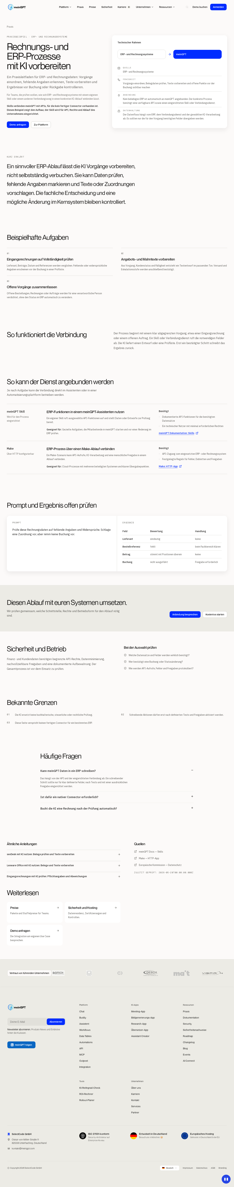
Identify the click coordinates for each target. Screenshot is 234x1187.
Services (135, 1106)
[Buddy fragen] (226, 1179)
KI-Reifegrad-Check (89, 1087)
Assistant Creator (140, 1036)
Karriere (135, 1093)
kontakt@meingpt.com (23, 1148)
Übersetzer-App (139, 1029)
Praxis (10, 26)
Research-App (138, 1023)
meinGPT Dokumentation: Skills (176, 433)
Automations (86, 1042)
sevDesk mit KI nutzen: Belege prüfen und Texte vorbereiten (40, 854)
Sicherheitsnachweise (194, 1029)
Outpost (83, 1060)
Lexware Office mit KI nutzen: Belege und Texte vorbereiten (40, 865)
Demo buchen (200, 6)
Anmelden (218, 6)
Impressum (188, 1168)
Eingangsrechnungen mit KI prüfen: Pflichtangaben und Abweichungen (47, 876)
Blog (185, 1048)
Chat (81, 1011)
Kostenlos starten (215, 614)
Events (186, 1054)
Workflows (84, 1029)
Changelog (189, 1042)
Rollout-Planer (86, 1100)
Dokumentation (191, 1017)
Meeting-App (138, 1011)
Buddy (82, 1017)
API (81, 1048)
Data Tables (85, 1036)
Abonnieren (56, 1021)
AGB (213, 1168)
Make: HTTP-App (168, 466)
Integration (85, 1066)
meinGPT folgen (23, 1044)
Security (187, 1023)
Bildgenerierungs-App (143, 1017)
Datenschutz (201, 1168)
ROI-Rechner (86, 1093)
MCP (82, 1054)
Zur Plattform (41, 124)
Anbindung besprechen (185, 614)
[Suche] (187, 7)
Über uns (136, 1087)
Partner (135, 1112)
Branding (223, 1168)
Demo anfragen (18, 124)
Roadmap (188, 1036)
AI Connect (189, 1060)
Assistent (84, 1023)
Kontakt (135, 1100)
